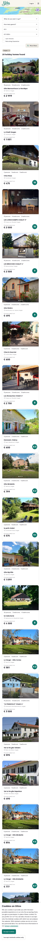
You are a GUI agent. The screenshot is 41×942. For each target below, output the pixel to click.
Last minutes (10, 38)
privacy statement (11, 926)
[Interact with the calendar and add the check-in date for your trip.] (3, 19)
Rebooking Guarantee (12, 41)
